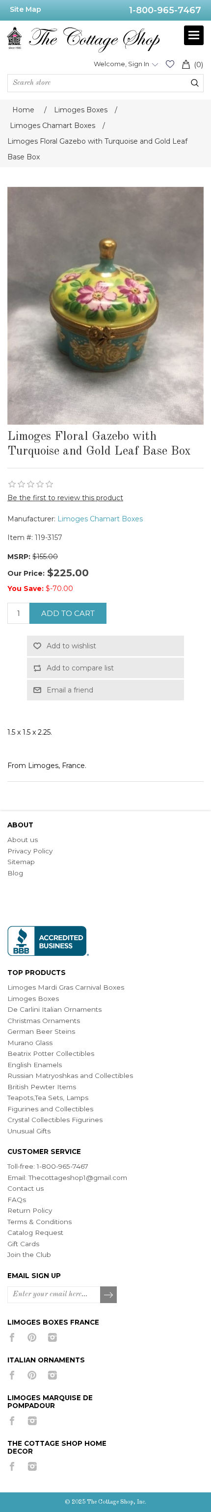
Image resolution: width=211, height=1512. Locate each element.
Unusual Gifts (29, 1131)
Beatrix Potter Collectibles (50, 1053)
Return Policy (29, 1210)
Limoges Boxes (33, 998)
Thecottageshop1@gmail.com (77, 1177)
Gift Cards (23, 1244)
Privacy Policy (30, 851)
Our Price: (26, 573)
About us (22, 840)
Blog (15, 873)
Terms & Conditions (39, 1222)
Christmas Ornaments (43, 1021)
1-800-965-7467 (165, 10)
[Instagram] (52, 1337)
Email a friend (70, 690)
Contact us (25, 1188)
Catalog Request (35, 1232)
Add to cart (68, 613)
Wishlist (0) (169, 64)
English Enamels (34, 1065)
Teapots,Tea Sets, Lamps (47, 1098)
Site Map (25, 9)
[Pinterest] (32, 1337)
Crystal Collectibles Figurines (55, 1120)
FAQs (16, 1200)
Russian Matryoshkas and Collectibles (70, 1075)
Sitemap (21, 862)
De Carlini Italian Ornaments (54, 1009)
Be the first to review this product (65, 497)
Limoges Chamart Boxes (100, 518)
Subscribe (109, 1295)
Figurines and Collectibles (50, 1109)
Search (195, 83)
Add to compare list (80, 668)
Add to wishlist (71, 645)
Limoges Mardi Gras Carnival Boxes (65, 987)
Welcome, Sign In (121, 64)
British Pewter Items (41, 1087)
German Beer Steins (41, 1031)
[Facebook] (12, 1337)
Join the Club (29, 1254)
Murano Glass (30, 1043)
